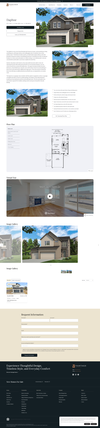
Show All (8, 280)
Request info (20, 31)
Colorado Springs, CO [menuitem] (39, 381)
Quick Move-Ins (52, 4)
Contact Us (87, 5)
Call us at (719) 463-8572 (20, 34)
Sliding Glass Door (11, 141)
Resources (79, 4)
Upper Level (10, 138)
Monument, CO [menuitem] (47, 381)
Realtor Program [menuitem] (84, 397)
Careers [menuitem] (82, 401)
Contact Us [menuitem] (83, 393)
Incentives (66, 4)
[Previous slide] (37, 27)
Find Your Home (42, 4)
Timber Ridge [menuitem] (23, 408)
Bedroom (10, 144)
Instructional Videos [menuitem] (39, 397)
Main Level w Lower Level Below (13, 132)
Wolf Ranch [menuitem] (23, 410)
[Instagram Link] (75, 374)
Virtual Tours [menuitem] (8, 399)
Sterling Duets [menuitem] (23, 406)
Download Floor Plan (62, 116)
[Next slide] (92, 27)
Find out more (58, 1)
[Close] (62, 1)
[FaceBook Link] (78, 374)
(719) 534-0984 (78, 371)
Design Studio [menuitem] (61, 397)
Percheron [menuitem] (23, 401)
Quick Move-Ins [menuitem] (9, 397)
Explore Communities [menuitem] (25, 393)
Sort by (83, 280)
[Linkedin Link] (73, 374)
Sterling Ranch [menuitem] (23, 404)
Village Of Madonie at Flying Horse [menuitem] (27, 397)
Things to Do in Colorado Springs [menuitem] (42, 395)
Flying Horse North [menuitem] (24, 395)
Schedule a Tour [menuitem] (24, 412)
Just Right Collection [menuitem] (9, 404)
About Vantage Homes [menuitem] (62, 393)
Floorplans (59, 4)
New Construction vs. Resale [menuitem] (41, 393)
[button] (1, 245)
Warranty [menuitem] (60, 401)
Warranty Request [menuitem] (84, 399)
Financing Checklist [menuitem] (62, 399)
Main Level (10, 128)
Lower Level (10, 135)
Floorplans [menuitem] (8, 395)
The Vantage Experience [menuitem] (63, 395)
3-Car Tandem (11, 147)
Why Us (71, 4)
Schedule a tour (20, 27)
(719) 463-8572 (77, 369)
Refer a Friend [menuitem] (83, 395)
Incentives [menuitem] (8, 401)
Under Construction (16, 280)
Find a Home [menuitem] (8, 393)
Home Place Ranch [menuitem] (24, 399)
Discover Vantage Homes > (12, 372)
